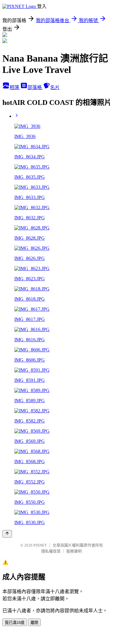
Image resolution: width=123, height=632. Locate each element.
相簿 (15, 87)
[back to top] (7, 534)
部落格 (35, 87)
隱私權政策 (51, 551)
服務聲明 (74, 551)
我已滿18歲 (14, 622)
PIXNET (40, 545)
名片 (55, 87)
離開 (34, 622)
